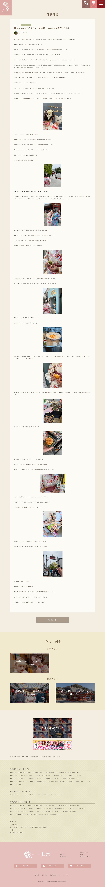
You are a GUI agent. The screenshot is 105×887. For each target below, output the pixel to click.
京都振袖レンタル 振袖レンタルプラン (19, 781)
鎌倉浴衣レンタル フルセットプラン (19, 811)
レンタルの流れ (84, 852)
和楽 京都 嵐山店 (34, 827)
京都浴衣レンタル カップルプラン (59, 775)
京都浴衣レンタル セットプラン (18, 784)
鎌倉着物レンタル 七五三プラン (55, 814)
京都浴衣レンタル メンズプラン (82, 781)
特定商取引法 (53, 875)
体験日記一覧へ (52, 620)
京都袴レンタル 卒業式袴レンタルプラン (40, 781)
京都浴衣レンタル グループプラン (77, 775)
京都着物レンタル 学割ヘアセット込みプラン (21, 772)
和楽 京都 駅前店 (43, 827)
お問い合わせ (52, 866)
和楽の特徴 (63, 856)
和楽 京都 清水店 (24, 827)
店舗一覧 (62, 854)
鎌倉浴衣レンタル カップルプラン (78, 808)
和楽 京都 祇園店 (14, 827)
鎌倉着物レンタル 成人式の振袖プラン (36, 814)
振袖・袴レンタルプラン (35, 795)
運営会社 (37, 875)
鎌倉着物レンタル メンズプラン (36, 811)
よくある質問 (79, 866)
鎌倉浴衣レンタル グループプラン (60, 808)
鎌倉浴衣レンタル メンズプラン (53, 811)
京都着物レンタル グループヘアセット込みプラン (71, 772)
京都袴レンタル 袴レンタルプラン (71, 778)
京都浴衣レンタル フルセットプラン (19, 778)
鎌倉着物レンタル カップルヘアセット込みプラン (45, 805)
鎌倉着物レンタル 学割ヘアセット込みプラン (21, 805)
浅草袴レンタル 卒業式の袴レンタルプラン (52, 795)
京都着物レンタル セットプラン (36, 778)
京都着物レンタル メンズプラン (53, 778)
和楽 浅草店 (13, 832)
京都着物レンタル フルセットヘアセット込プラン (22, 775)
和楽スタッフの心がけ (85, 856)
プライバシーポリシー (64, 875)
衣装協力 (82, 854)
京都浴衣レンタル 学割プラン (43, 775)
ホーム (61, 852)
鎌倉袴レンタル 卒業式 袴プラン (18, 814)
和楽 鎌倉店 (20, 832)
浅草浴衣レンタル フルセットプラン (19, 795)
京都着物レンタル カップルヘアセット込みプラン (45, 772)
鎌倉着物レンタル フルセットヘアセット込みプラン (22, 808)
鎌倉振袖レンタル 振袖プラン (70, 811)
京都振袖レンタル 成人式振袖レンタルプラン (62, 781)
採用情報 (44, 875)
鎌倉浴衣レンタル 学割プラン (44, 808)
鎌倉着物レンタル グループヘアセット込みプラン (71, 805)
